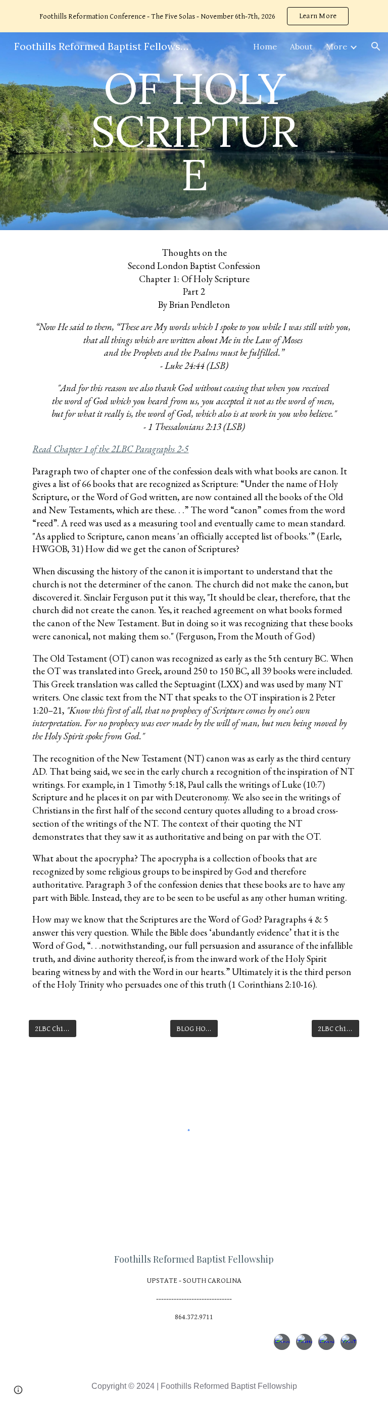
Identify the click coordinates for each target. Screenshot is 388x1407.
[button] (376, 46)
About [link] (301, 46)
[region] (194, 16)
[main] (194, 131)
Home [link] (265, 46)
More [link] (336, 46)
